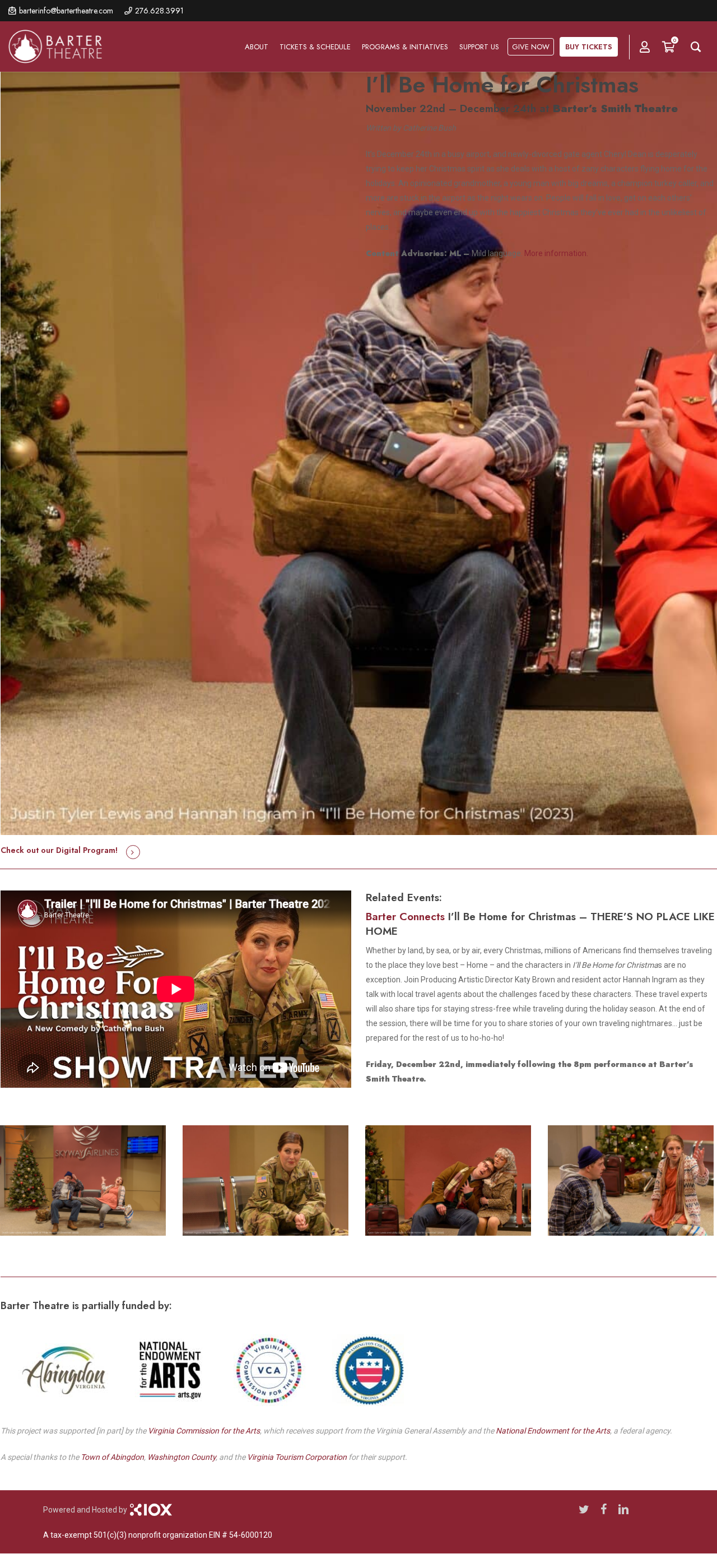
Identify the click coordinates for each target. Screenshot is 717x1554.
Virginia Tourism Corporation (297, 1457)
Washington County (181, 1457)
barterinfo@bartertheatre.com (66, 10)
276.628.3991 (159, 10)
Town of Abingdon (112, 1457)
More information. (556, 253)
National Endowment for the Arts (553, 1430)
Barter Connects (405, 916)
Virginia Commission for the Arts (204, 1430)
